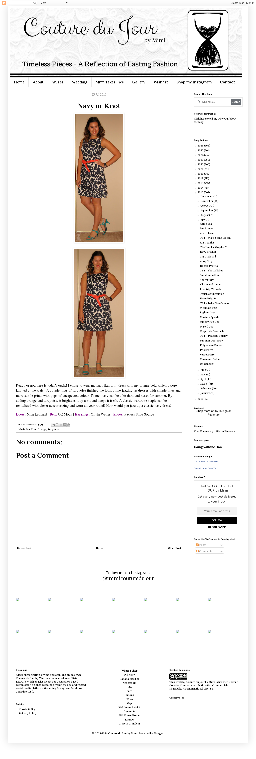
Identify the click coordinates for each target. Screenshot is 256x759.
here (203, 118)
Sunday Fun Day (209, 321)
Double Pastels (209, 265)
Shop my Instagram (194, 82)
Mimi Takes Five (110, 82)
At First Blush (208, 242)
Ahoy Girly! (206, 261)
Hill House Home (129, 715)
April (203, 379)
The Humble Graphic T (213, 247)
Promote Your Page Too (205, 468)
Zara (129, 691)
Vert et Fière (207, 354)
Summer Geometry (211, 340)
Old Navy (129, 674)
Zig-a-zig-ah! (208, 256)
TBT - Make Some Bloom (215, 237)
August (204, 215)
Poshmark (214, 415)
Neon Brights (208, 298)
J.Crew (129, 699)
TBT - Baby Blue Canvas (214, 303)
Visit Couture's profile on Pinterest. (215, 431)
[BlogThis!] (57, 425)
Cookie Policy (27, 709)
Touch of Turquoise (212, 293)
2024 (201, 154)
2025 (201, 150)
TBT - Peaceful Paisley (214, 335)
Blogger (158, 733)
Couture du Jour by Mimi (206, 461)
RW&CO (129, 719)
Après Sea (206, 223)
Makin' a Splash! (209, 317)
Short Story (207, 279)
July (202, 219)
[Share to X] (61, 425)
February (206, 388)
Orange (42, 429)
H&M (129, 687)
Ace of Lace (207, 233)
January (205, 393)
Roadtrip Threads (210, 289)
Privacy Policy (27, 713)
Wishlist (161, 82)
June (203, 369)
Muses (58, 82)
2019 (201, 178)
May (203, 374)
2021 (201, 168)
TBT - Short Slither (211, 270)
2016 (201, 192)
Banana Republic (129, 678)
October (205, 205)
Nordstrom (129, 682)
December (206, 196)
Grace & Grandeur (129, 723)
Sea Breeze (206, 228)
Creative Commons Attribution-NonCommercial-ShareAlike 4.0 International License (198, 687)
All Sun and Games (211, 284)
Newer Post (24, 548)
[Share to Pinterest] (68, 425)
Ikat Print (31, 429)
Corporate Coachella (212, 331)
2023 (201, 159)
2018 (201, 183)
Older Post (174, 548)
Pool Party (206, 349)
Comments (205, 551)
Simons (129, 695)
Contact (227, 82)
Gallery (138, 82)
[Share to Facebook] (65, 425)
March (204, 383)
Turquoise (53, 429)
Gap (129, 703)
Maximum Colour (210, 359)
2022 (201, 164)
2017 (201, 187)
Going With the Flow (208, 447)
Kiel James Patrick (129, 707)
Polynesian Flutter (211, 345)
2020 (201, 173)
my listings (221, 411)
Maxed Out (206, 326)
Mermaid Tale (208, 307)
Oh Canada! (207, 363)
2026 (201, 145)
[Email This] (53, 425)
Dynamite (129, 711)
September (207, 210)
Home (19, 82)
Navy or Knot (208, 251)
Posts (202, 544)
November (207, 201)
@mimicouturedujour (128, 578)
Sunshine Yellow (209, 275)
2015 (201, 398)
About (38, 82)
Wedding (79, 82)
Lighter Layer (208, 312)
